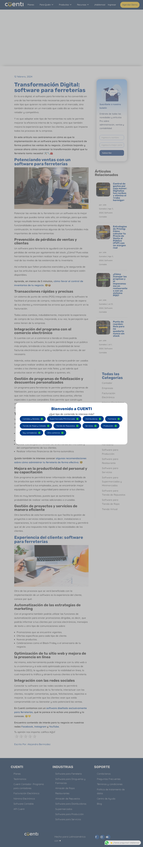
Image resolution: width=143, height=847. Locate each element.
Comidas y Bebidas (31, 419)
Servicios (89, 426)
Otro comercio (53, 433)
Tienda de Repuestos (65, 426)
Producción (108, 426)
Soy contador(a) (30, 433)
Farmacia (112, 419)
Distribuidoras (91, 419)
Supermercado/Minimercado (62, 419)
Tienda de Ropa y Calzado (34, 426)
